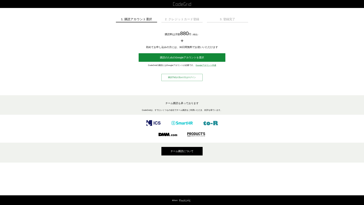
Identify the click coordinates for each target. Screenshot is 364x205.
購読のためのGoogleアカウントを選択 (182, 57)
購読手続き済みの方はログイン (182, 77)
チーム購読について (182, 151)
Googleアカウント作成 (206, 65)
